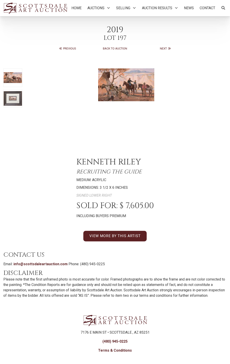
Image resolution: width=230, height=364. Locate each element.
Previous (69, 48)
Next (164, 48)
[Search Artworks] (223, 8)
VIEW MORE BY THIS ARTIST (115, 236)
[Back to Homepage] (35, 8)
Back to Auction (115, 48)
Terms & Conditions (115, 350)
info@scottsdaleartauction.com (40, 264)
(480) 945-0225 (115, 341)
